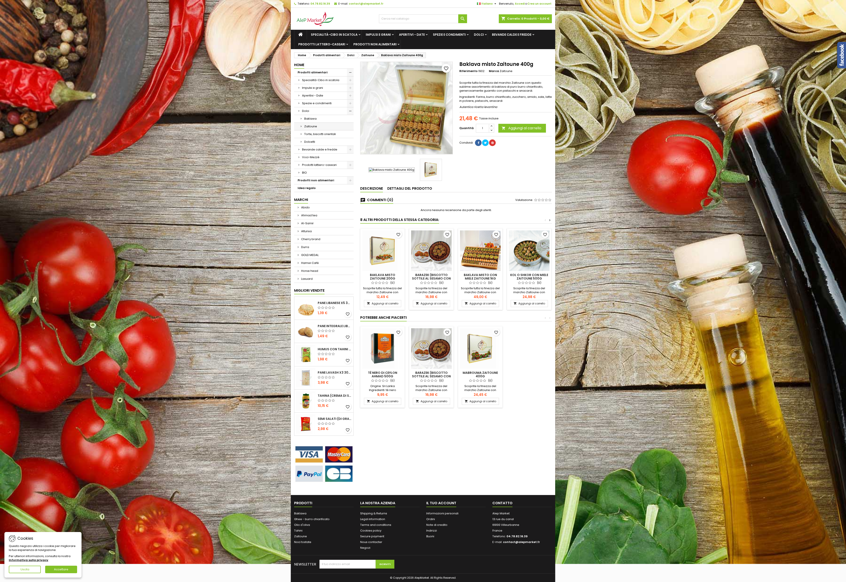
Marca (494, 71)
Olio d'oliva (302, 525)
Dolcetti (309, 142)
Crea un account (539, 4)
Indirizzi (431, 530)
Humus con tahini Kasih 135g (335, 349)
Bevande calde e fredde (511, 34)
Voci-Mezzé (310, 157)
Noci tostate (302, 542)
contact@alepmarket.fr (366, 4)
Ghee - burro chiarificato (312, 519)
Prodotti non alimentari (375, 44)
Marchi (301, 199)
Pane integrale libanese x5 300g (335, 326)
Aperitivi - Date (412, 34)
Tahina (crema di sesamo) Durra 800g (335, 395)
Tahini (298, 530)
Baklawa (310, 119)
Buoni (430, 536)
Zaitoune (310, 126)
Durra (305, 247)
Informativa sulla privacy (28, 560)
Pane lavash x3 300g (335, 372)
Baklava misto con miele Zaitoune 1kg (480, 277)
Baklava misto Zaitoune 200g (382, 277)
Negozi (365, 548)
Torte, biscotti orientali (320, 134)
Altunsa (306, 231)
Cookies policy (370, 530)
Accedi (520, 4)
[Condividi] (478, 142)
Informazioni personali (442, 513)
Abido (305, 207)
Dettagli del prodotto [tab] (409, 188)
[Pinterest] (492, 142)
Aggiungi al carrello (521, 128)
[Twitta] (485, 142)
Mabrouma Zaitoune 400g (480, 374)
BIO (304, 173)
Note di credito (436, 525)
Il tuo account (441, 503)
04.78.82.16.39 (320, 4)
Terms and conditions (375, 525)
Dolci (479, 34)
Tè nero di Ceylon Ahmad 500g (382, 374)
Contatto (502, 503)
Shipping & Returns (373, 513)
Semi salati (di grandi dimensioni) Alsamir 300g (335, 419)
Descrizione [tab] (371, 188)
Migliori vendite (309, 290)
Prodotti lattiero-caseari (321, 44)
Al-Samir (307, 223)
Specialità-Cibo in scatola (334, 34)
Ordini (430, 519)
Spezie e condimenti (449, 34)
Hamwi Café (310, 263)
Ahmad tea (309, 215)
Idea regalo (307, 188)
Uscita (24, 569)
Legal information (372, 519)
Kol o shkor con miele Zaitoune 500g (529, 277)
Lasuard (307, 279)
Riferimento (468, 71)
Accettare (61, 569)
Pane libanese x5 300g (335, 303)
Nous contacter (371, 542)
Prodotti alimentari (313, 72)
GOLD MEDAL (310, 255)
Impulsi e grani (378, 34)
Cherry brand (310, 239)
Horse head (309, 271)
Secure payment (372, 536)
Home (299, 64)
